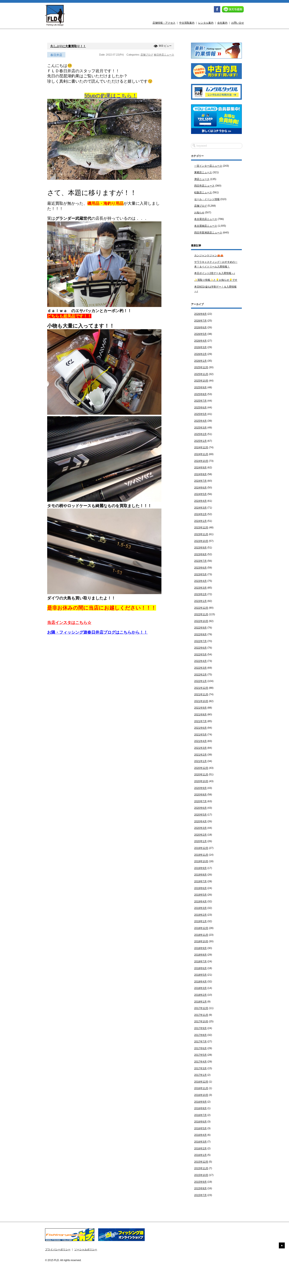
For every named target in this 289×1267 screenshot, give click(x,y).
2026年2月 (200, 354)
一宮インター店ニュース (208, 165)
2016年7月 (200, 1115)
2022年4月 (200, 661)
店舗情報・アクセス (164, 22)
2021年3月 (200, 747)
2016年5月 (200, 1128)
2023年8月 (200, 554)
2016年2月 (200, 1148)
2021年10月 (201, 701)
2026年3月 (200, 347)
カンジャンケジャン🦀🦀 (208, 255)
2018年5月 (200, 974)
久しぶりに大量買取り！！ (68, 46)
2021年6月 (200, 727)
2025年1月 (200, 440)
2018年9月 (200, 948)
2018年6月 (200, 968)
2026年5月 (200, 334)
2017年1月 (200, 1074)
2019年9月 (200, 868)
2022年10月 (201, 621)
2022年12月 (201, 607)
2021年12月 (201, 687)
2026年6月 (200, 327)
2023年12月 (201, 527)
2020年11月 (201, 774)
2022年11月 (201, 614)
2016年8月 (200, 1108)
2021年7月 (200, 721)
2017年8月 (200, 1035)
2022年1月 (200, 681)
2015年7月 (200, 1195)
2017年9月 (200, 1028)
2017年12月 (201, 1008)
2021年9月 (200, 707)
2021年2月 (200, 754)
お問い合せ (237, 22)
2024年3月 (200, 507)
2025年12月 (201, 367)
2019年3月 (200, 908)
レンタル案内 (205, 22)
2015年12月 (201, 1161)
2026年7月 (200, 320)
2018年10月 (201, 941)
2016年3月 (200, 1141)
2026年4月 (200, 340)
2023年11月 (201, 534)
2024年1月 (200, 521)
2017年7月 (200, 1041)
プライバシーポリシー (57, 1249)
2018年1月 (200, 1001)
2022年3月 (200, 667)
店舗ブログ (146, 54)
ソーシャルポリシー (85, 1249)
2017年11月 (201, 1014)
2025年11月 (201, 374)
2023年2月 (200, 594)
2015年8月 (200, 1188)
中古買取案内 (186, 22)
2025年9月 (200, 387)
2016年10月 (201, 1095)
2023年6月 (200, 567)
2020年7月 (200, 801)
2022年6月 (200, 647)
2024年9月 (200, 467)
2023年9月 (200, 547)
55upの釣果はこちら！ (110, 95)
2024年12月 (201, 447)
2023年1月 (200, 601)
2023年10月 (201, 541)
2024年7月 (200, 480)
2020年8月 (200, 794)
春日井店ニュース (164, 54)
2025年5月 (200, 414)
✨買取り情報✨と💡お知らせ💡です (215, 279)
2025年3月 (200, 427)
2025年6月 (200, 407)
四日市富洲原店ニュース (208, 232)
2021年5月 (200, 734)
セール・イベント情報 (207, 199)
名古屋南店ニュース (205, 225)
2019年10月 (201, 861)
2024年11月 (201, 454)
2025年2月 (200, 434)
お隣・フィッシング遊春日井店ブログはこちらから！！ (97, 632)
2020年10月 (201, 781)
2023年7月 (200, 560)
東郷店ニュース (203, 172)
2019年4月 (200, 901)
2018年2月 (200, 994)
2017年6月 (200, 1048)
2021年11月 (201, 694)
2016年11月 (201, 1088)
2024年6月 (200, 487)
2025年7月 (200, 400)
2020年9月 (200, 788)
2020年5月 (200, 814)
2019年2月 (200, 914)
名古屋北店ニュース (205, 219)
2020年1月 (200, 841)
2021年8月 (200, 714)
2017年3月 (200, 1068)
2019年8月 (200, 874)
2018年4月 (200, 981)
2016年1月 (200, 1155)
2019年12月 (201, 848)
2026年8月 (200, 313)
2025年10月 (201, 380)
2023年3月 (200, 587)
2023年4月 (200, 581)
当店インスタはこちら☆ (69, 622)
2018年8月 (200, 954)
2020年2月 (200, 834)
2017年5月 (200, 1054)
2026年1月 (200, 360)
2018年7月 (200, 961)
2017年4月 (200, 1061)
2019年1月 (200, 921)
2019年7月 (200, 881)
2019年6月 (200, 888)
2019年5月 (200, 894)
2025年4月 (200, 420)
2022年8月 (200, 634)
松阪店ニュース (203, 192)
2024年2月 (200, 514)
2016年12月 (201, 1081)
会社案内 (222, 22)
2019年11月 (201, 854)
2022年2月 (200, 674)
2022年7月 (200, 641)
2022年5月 (200, 654)
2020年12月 (201, 767)
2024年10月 (201, 461)
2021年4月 (200, 741)
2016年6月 (200, 1121)
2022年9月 (200, 627)
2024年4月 (200, 500)
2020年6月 (200, 807)
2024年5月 (200, 494)
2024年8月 (200, 474)
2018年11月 (201, 934)
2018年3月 (200, 988)
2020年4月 (200, 821)
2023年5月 (200, 574)
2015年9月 (200, 1181)
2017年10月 (201, 1021)
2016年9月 (200, 1101)
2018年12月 (201, 928)
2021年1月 (200, 761)
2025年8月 (200, 394)
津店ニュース (201, 179)
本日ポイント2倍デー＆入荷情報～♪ (214, 273)
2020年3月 (200, 827)
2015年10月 (201, 1175)
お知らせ (199, 212)
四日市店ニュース (204, 185)
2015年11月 (201, 1168)
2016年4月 (200, 1134)
